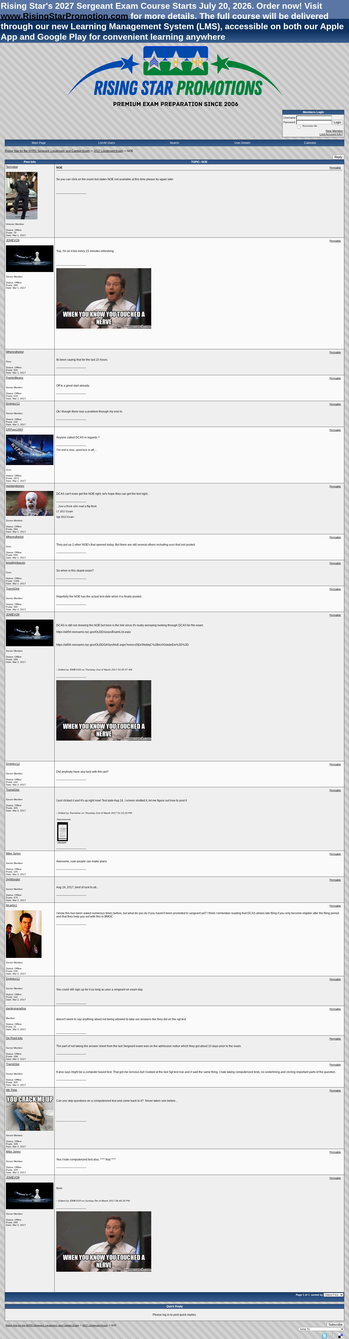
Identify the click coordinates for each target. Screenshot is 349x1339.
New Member (334, 131)
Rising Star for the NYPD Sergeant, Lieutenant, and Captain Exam (47, 151)
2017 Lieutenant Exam (108, 151)
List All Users (106, 143)
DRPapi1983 (14, 429)
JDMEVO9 (12, 240)
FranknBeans (14, 377)
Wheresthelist (15, 352)
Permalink (335, 167)
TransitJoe (12, 588)
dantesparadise (16, 1008)
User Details (242, 143)
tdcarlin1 (11, 905)
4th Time (11, 1090)
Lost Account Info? (331, 134)
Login (337, 122)
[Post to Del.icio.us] (340, 1335)
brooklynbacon (15, 562)
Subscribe (335, 1324)
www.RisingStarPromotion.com (64, 16)
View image (61, 842)
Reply (338, 157)
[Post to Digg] (332, 1335)
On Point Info (14, 1038)
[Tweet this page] (324, 1335)
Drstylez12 (13, 403)
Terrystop (12, 167)
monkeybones (15, 486)
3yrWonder (13, 879)
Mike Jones (13, 853)
